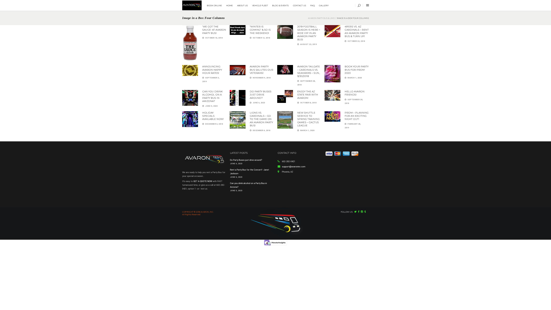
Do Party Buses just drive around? (260, 94)
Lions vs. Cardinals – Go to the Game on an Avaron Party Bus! (261, 119)
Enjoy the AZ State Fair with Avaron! (307, 94)
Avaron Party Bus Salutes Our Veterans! (261, 69)
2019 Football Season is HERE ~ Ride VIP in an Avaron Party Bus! (308, 33)
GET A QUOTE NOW (202, 181)
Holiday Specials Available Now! (213, 116)
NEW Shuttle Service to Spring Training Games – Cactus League (308, 119)
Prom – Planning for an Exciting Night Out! (357, 116)
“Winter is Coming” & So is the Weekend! (260, 29)
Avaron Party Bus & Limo (321, 18)
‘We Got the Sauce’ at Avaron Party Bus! (214, 29)
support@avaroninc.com (293, 166)
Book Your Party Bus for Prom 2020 (357, 69)
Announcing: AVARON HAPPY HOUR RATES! (212, 69)
